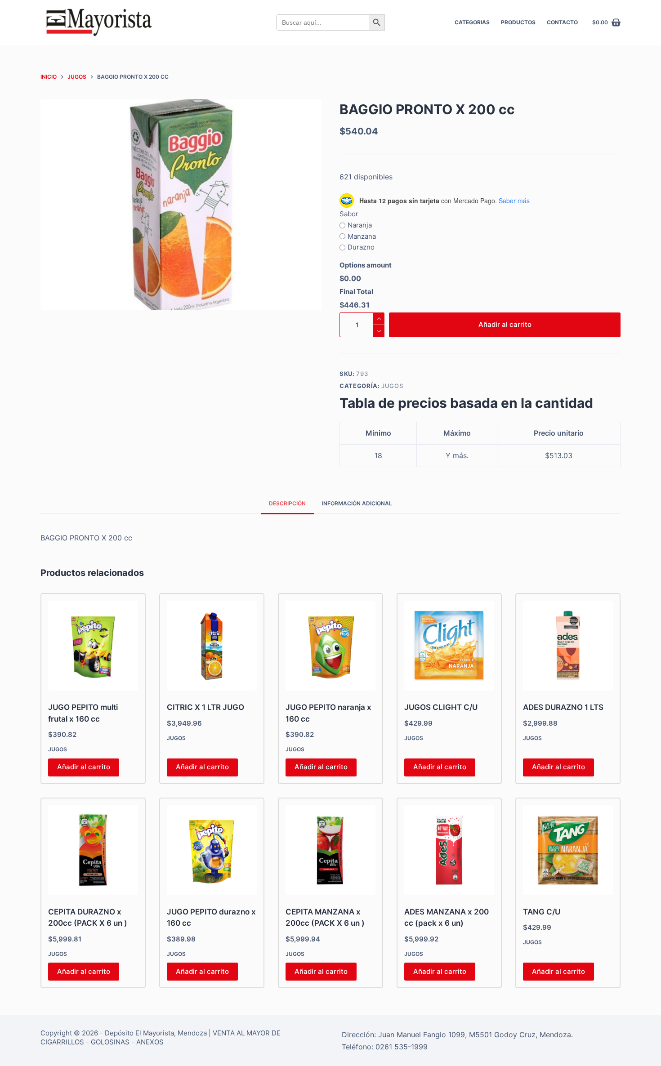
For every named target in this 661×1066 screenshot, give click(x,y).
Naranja (360, 225)
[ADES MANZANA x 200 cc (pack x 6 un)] (449, 850)
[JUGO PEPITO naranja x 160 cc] (330, 646)
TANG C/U (541, 911)
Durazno (361, 247)
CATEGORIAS (472, 22)
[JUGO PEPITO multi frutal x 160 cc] (93, 646)
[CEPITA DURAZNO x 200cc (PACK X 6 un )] (93, 850)
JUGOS (392, 385)
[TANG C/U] (568, 850)
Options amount (365, 265)
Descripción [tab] (287, 503)
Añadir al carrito (504, 324)
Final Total (356, 291)
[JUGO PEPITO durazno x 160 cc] (212, 850)
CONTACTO (562, 22)
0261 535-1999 (401, 1046)
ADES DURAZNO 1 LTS (563, 707)
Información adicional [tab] (357, 503)
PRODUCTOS (518, 22)
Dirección (358, 1034)
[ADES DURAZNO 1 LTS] (568, 646)
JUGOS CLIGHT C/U (441, 707)
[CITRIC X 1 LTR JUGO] (212, 646)
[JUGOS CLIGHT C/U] (449, 646)
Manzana (362, 236)
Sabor (348, 214)
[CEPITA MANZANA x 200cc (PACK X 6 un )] (330, 850)
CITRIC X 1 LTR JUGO (205, 707)
